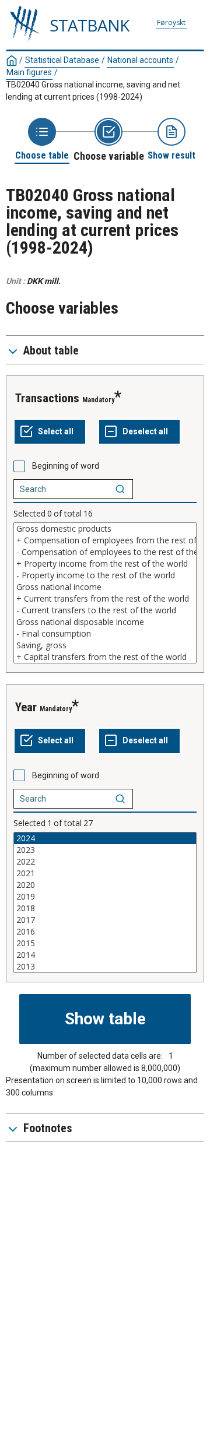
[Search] (120, 489)
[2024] (105, 838)
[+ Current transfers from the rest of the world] (105, 599)
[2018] (105, 908)
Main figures (29, 72)
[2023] (105, 850)
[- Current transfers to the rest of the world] (105, 610)
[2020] (105, 885)
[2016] (105, 931)
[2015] (105, 943)
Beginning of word (65, 465)
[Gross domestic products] (105, 529)
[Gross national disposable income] (105, 622)
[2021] (105, 873)
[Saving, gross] (105, 645)
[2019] (105, 896)
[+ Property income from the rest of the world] (105, 564)
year (26, 707)
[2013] (105, 966)
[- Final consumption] (105, 634)
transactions (47, 398)
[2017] (105, 920)
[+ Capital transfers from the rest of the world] (105, 657)
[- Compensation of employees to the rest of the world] (105, 552)
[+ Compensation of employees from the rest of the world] (105, 540)
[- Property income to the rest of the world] (105, 575)
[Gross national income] (105, 587)
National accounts (140, 60)
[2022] (105, 861)
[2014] (105, 955)
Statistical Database (62, 60)
